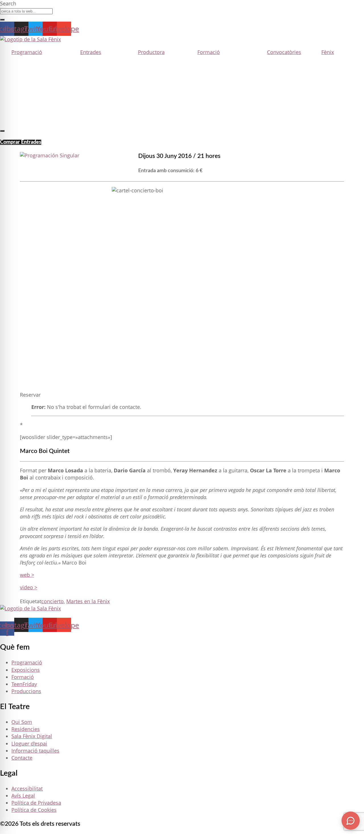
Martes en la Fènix (88, 601)
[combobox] (26, 11)
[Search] (2, 19)
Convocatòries (284, 52)
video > (28, 587)
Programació (26, 52)
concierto (52, 601)
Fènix (327, 52)
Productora (151, 52)
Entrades (90, 52)
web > (27, 574)
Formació (208, 52)
